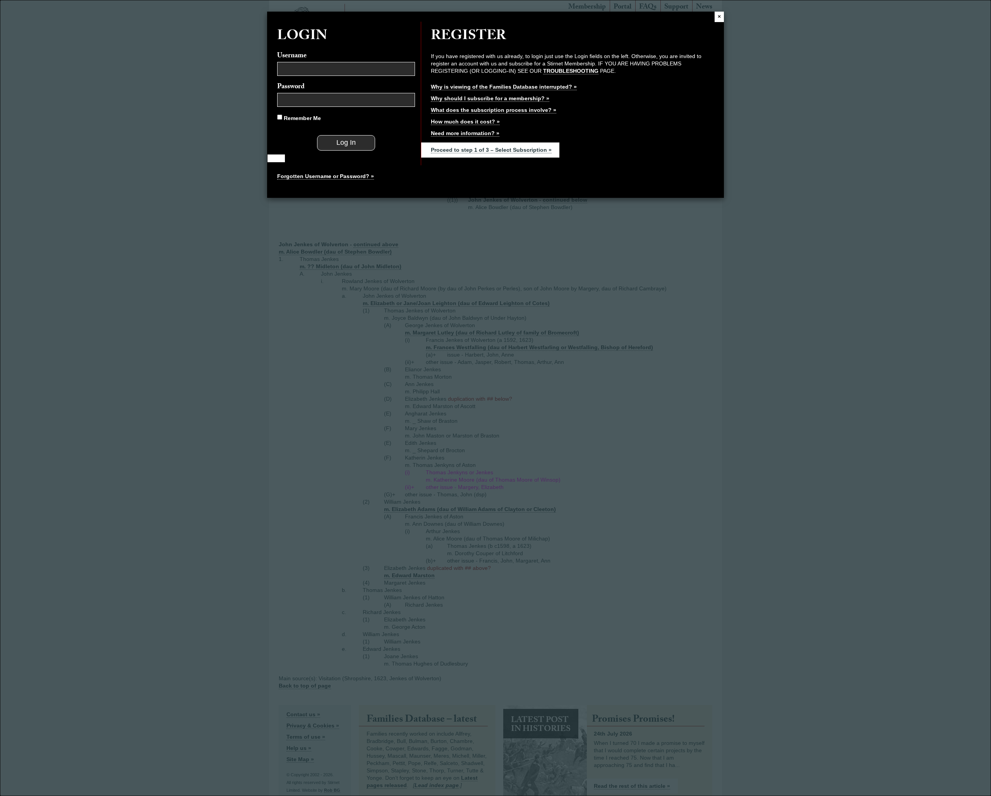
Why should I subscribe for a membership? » (490, 98)
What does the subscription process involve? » (493, 110)
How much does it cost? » (465, 121)
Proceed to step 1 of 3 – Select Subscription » (491, 150)
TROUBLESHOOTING (570, 71)
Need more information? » (465, 133)
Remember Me (301, 118)
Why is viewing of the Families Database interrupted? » (504, 87)
